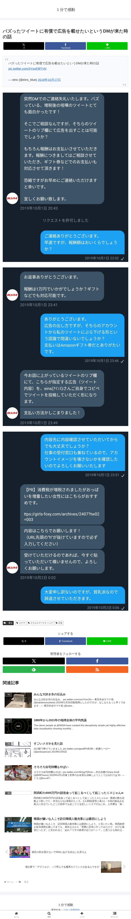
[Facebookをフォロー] (97, 661)
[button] (121, 620)
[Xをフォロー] (34, 661)
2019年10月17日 (49, 80)
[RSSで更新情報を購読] (97, 669)
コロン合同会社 (71, 909)
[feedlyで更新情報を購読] (34, 669)
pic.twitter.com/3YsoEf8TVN (27, 68)
